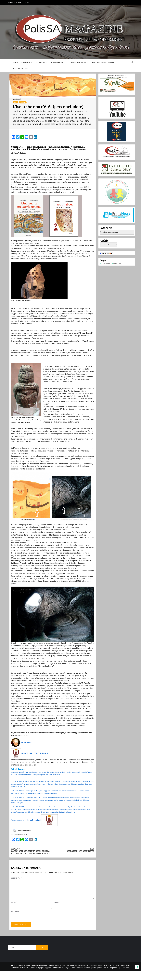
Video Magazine (78, 62)
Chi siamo (25, 62)
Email (57, 902)
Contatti (28, 2)
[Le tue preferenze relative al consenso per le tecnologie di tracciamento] (137, 967)
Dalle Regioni (57, 62)
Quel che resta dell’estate (80, 850)
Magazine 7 (114, 968)
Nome (14, 902)
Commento (16, 878)
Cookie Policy (117, 263)
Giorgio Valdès (26, 742)
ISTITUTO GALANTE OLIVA (103, 62)
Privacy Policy (106, 263)
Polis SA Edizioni (20, 69)
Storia (22, 102)
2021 (15, 102)
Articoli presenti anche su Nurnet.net (26, 820)
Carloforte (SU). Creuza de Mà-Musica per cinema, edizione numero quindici (30, 851)
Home (15, 62)
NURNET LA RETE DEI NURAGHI (34, 753)
